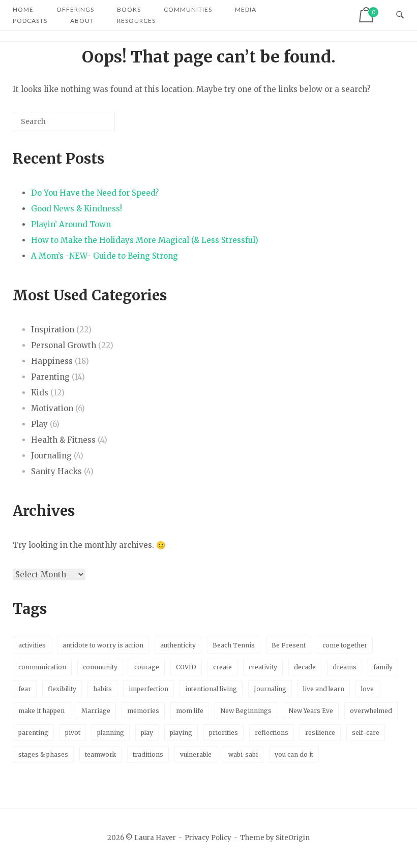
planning (110, 732)
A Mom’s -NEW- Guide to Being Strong (104, 256)
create (222, 667)
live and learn (323, 689)
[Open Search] (400, 15)
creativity (263, 667)
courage (146, 667)
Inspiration (52, 329)
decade (305, 667)
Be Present (289, 645)
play (147, 732)
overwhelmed (371, 711)
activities (32, 645)
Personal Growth (63, 345)
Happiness (52, 361)
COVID (186, 667)
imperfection (148, 689)
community (100, 667)
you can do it (294, 754)
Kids (39, 392)
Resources (136, 20)
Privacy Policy (208, 837)
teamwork (100, 754)
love (367, 689)
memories (143, 711)
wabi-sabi (243, 754)
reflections (271, 732)
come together (344, 645)
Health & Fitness (63, 440)
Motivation (52, 408)
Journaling (51, 455)
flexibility (62, 689)
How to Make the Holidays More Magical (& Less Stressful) (144, 240)
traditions (148, 754)
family (383, 667)
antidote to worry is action (103, 645)
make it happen (41, 711)
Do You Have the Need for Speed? (95, 193)
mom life (189, 711)
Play (39, 424)
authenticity (178, 645)
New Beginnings (246, 711)
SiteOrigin (293, 837)
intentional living (211, 689)
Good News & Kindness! (76, 208)
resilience (320, 732)
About (82, 20)
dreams (344, 667)
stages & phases (43, 754)
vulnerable (196, 754)
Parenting (50, 377)
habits (102, 689)
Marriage (95, 711)
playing (181, 732)
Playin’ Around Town (71, 224)
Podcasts (30, 20)
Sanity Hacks (56, 471)
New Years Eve (310, 711)
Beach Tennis (234, 645)
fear (24, 689)
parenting (33, 732)
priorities (223, 732)
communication (42, 667)
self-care (365, 732)
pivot (72, 732)
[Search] (92, 125)
